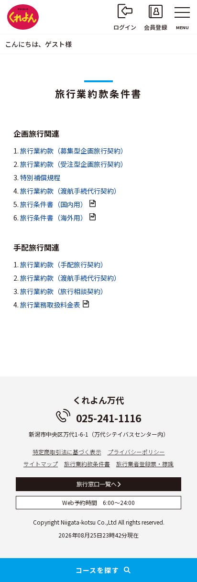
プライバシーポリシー (136, 452)
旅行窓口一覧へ (97, 484)
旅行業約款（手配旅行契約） (63, 264)
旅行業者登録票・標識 (145, 464)
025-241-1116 (108, 418)
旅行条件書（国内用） (53, 204)
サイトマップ (40, 464)
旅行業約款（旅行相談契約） (63, 291)
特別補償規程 (40, 177)
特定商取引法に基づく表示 (67, 452)
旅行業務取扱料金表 (50, 304)
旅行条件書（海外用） (53, 217)
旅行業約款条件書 (87, 464)
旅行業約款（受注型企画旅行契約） (73, 164)
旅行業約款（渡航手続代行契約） (70, 191)
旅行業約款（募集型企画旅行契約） (73, 150)
